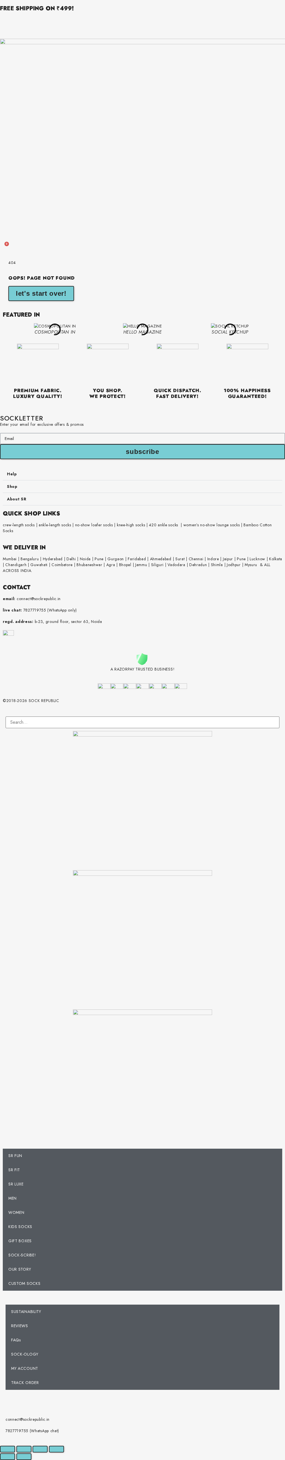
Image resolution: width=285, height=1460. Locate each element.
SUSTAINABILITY (26, 1311)
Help (12, 474)
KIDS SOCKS (20, 1226)
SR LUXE (16, 1184)
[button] (142, 474)
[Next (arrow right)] (23, 1456)
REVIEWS (19, 1326)
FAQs (16, 1340)
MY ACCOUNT (24, 1368)
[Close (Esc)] (56, 1449)
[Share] (40, 1449)
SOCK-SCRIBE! (22, 1255)
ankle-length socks (54, 525)
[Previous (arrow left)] (7, 1456)
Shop (12, 486)
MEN (12, 1198)
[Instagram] (12, 1402)
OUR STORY (19, 1269)
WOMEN (16, 1212)
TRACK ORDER (25, 1382)
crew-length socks (19, 525)
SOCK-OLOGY (24, 1354)
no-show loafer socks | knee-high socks (110, 525)
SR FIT (14, 1170)
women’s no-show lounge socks (211, 525)
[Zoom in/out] (7, 1449)
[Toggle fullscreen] (23, 1449)
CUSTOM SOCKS (24, 1283)
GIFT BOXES (20, 1241)
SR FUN (15, 1155)
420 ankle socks (163, 525)
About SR (16, 499)
